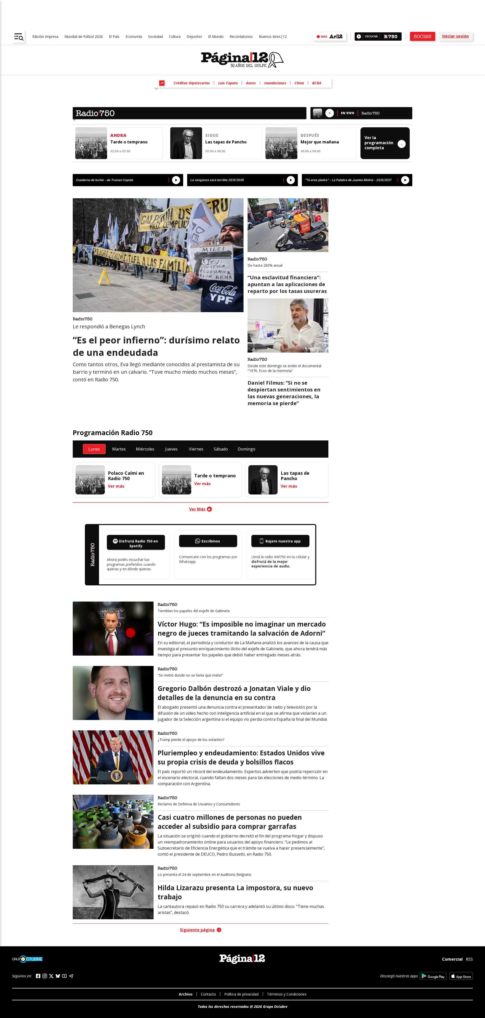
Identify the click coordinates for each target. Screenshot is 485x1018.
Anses (251, 83)
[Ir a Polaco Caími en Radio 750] (90, 479)
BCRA (316, 83)
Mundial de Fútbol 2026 (83, 36)
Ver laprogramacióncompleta (384, 143)
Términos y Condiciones (286, 994)
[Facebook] (38, 976)
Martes (119, 449)
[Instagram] (44, 976)
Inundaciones (275, 83)
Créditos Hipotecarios (192, 83)
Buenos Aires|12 (273, 36)
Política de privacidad (241, 994)
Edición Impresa (45, 36)
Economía (134, 36)
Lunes (94, 449)
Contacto (208, 994)
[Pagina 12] (242, 60)
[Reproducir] (359, 36)
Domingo (246, 449)
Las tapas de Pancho (226, 142)
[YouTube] (64, 976)
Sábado (221, 449)
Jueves (171, 449)
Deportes (194, 36)
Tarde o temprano (129, 142)
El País (114, 36)
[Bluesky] (58, 976)
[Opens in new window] (433, 976)
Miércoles (145, 449)
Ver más (116, 486)
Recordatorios (241, 36)
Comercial (452, 959)
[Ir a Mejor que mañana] (281, 143)
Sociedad (155, 36)
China (299, 83)
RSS (469, 959)
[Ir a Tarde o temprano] (91, 143)
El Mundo (216, 36)
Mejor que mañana (320, 142)
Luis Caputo (228, 83)
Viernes (196, 449)
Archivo (185, 994)
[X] (51, 976)
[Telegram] (71, 976)
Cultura (175, 36)
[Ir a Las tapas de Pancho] (186, 143)
